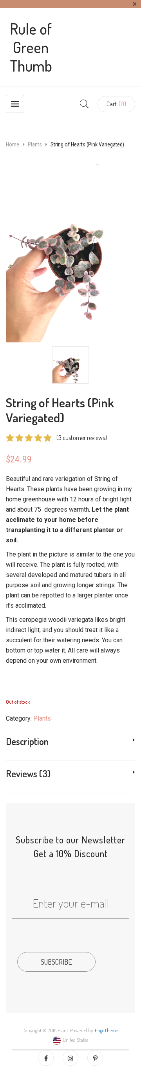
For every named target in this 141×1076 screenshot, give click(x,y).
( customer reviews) (81, 438)
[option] (70, 253)
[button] (116, 104)
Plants (35, 144)
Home (12, 144)
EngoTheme (106, 1030)
